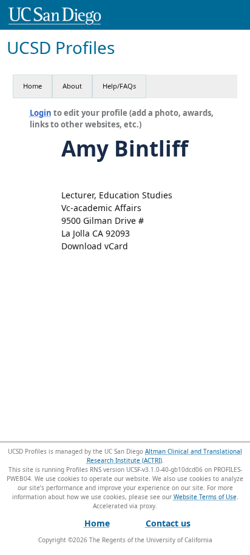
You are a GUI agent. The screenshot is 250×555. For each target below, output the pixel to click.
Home (32, 85)
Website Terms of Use (205, 497)
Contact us (168, 523)
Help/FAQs (119, 85)
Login (41, 112)
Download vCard (94, 246)
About (72, 85)
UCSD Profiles (61, 47)
